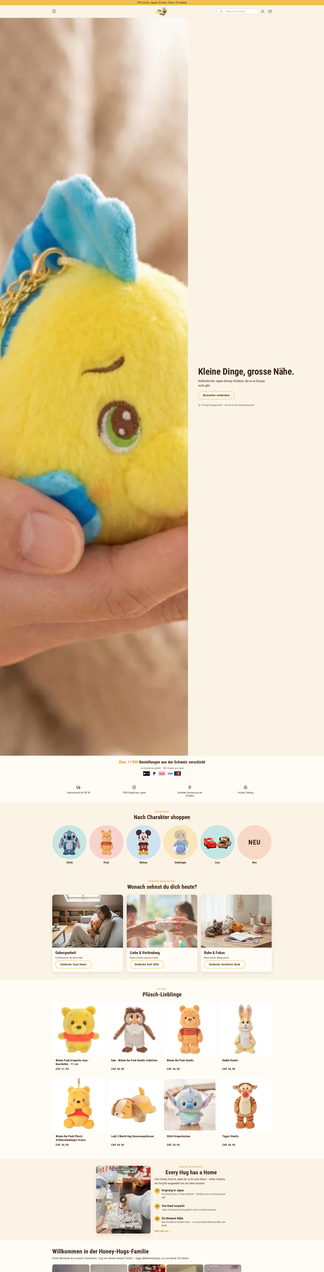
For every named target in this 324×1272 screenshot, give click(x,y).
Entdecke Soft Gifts (147, 964)
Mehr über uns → (163, 1231)
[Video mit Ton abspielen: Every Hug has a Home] (123, 1200)
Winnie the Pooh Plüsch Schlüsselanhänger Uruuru (71, 1138)
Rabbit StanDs (230, 1060)
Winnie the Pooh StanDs (180, 1060)
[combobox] (241, 11)
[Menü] (54, 11)
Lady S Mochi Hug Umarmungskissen (132, 1136)
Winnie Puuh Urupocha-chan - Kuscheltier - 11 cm (72, 1062)
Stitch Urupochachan (178, 1136)
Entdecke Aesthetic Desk (224, 964)
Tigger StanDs (230, 1136)
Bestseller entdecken (216, 395)
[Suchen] (222, 11)
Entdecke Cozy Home (73, 964)
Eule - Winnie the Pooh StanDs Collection (134, 1060)
